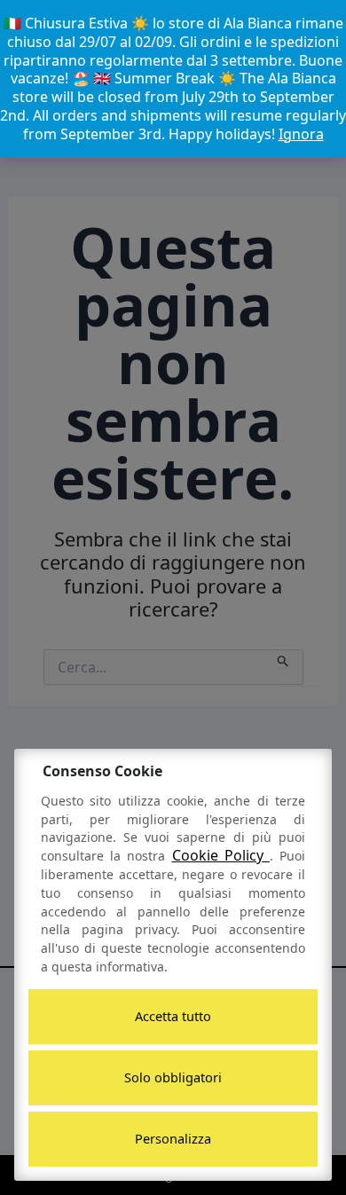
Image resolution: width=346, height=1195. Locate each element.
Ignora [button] (301, 134)
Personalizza (173, 1138)
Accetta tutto (173, 1016)
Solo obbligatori (173, 1077)
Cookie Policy (221, 855)
